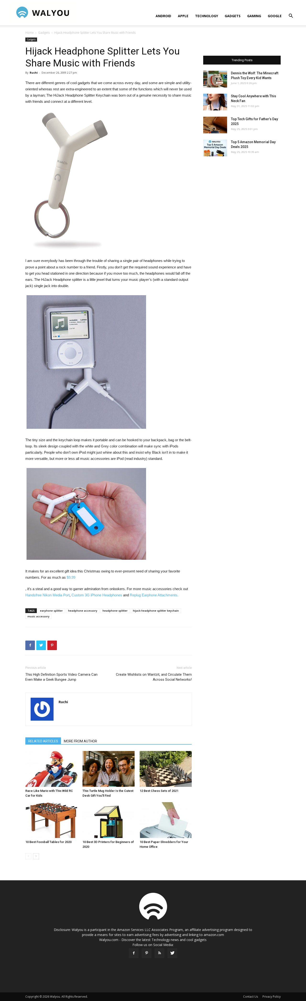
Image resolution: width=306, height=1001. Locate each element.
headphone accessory (82, 610)
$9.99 (71, 577)
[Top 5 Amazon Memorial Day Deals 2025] (215, 148)
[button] (290, 16)
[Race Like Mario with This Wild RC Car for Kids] (51, 769)
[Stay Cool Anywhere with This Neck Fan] (215, 102)
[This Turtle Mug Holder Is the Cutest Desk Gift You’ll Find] (108, 769)
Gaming (254, 16)
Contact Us (250, 997)
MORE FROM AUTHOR (80, 741)
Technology (206, 16)
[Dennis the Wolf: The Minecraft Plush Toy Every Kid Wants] (215, 79)
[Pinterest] (146, 953)
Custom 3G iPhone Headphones (96, 595)
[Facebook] (133, 953)
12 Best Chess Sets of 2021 (159, 791)
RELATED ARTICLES (43, 741)
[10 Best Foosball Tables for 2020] (51, 820)
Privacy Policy (271, 997)
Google (275, 16)
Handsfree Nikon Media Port (47, 595)
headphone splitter (115, 610)
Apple (183, 16)
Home (29, 33)
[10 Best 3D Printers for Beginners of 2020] (108, 820)
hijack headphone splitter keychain (156, 610)
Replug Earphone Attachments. (154, 595)
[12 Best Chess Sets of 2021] (166, 769)
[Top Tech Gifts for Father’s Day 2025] (215, 125)
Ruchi (34, 72)
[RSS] (159, 953)
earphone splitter (51, 610)
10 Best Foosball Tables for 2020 (48, 842)
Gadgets (232, 16)
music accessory (38, 616)
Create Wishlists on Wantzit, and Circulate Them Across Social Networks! (154, 677)
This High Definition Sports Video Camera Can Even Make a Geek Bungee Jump (61, 677)
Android (163, 16)
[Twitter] (172, 953)
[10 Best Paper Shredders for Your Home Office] (166, 820)
